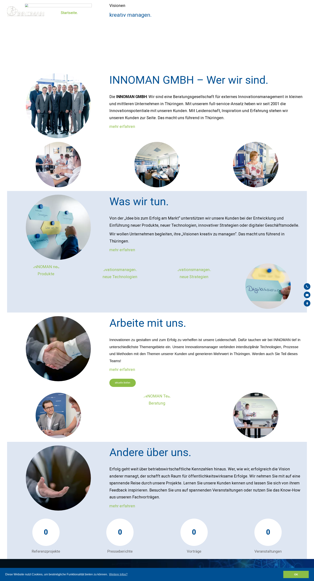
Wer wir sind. (94, 13)
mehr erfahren (122, 126)
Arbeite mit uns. (151, 13)
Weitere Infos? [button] (118, 574)
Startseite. (69, 13)
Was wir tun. (122, 13)
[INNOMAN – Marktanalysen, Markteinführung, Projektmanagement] (25, 11)
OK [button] (296, 574)
